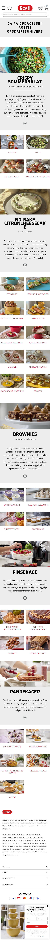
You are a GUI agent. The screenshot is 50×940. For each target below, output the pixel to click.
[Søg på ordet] (45, 15)
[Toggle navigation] (3, 8)
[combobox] (25, 15)
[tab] (25, 866)
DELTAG (37, 926)
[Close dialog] (47, 906)
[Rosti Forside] (25, 8)
